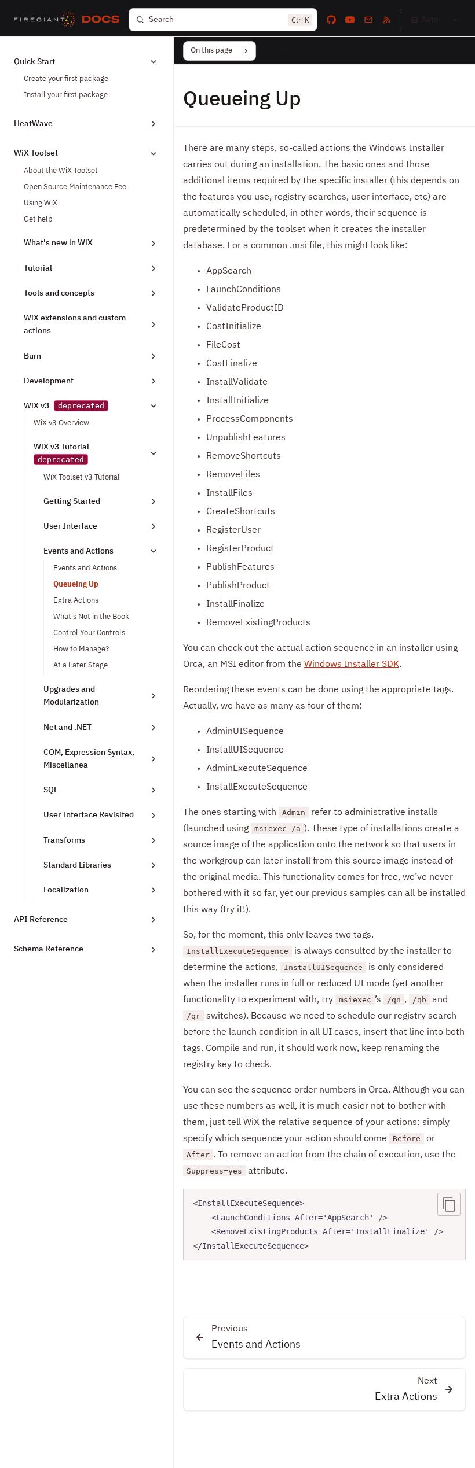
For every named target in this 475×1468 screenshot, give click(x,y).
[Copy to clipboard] (449, 1204)
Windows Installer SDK (351, 664)
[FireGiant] (44, 19)
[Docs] (100, 19)
